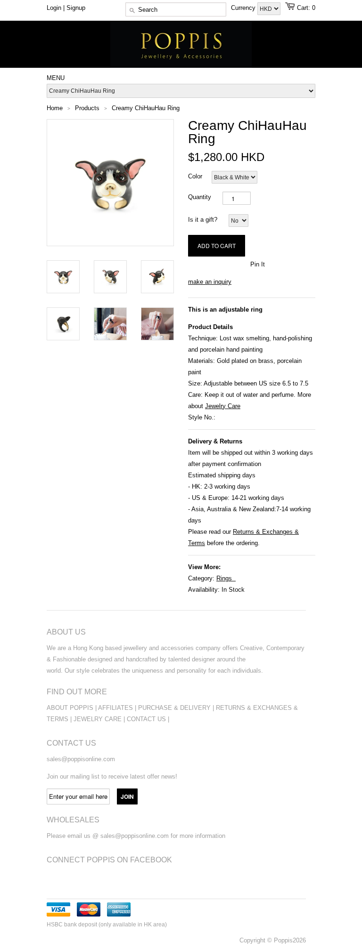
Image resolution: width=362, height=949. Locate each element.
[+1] (238, 263)
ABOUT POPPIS (70, 707)
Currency (244, 7)
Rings (224, 578)
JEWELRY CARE (98, 719)
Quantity (199, 197)
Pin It (257, 264)
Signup (75, 7)
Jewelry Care (222, 406)
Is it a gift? (202, 219)
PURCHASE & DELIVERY (174, 707)
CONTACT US (147, 719)
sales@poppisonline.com (81, 759)
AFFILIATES (115, 707)
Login (54, 7)
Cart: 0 (306, 7)
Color (195, 176)
